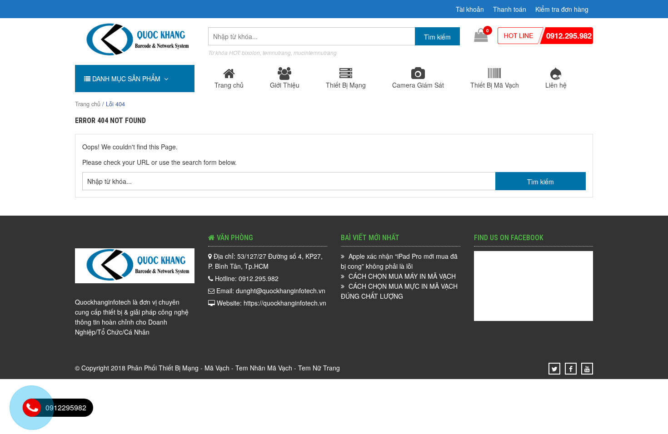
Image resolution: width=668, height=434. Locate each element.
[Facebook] (571, 368)
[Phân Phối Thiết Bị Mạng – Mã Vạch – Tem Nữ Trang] (134, 55)
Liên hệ (556, 84)
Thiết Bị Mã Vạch (494, 84)
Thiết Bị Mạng (346, 84)
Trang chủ (229, 84)
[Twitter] (555, 368)
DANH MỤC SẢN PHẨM (127, 78)
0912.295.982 (569, 35)
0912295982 (65, 407)
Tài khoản (470, 9)
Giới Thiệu (284, 84)
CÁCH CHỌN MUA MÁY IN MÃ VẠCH (402, 276)
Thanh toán (509, 9)
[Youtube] (587, 368)
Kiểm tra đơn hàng (561, 9)
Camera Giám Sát (418, 84)
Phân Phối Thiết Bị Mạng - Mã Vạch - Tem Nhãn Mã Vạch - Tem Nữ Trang (233, 367)
